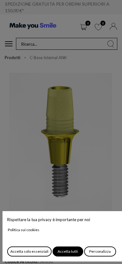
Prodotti (12, 57)
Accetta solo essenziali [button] (29, 251)
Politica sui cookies (23, 229)
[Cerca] (110, 44)
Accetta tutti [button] (68, 251)
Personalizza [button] (100, 251)
